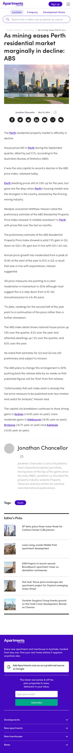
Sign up (55, 4)
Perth (12, 133)
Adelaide (52, 425)
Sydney (18, 414)
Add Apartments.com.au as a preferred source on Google (38, 667)
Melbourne (34, 419)
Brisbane (9, 425)
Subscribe (36, 702)
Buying (30, 29)
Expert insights (14, 29)
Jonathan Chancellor (43, 447)
